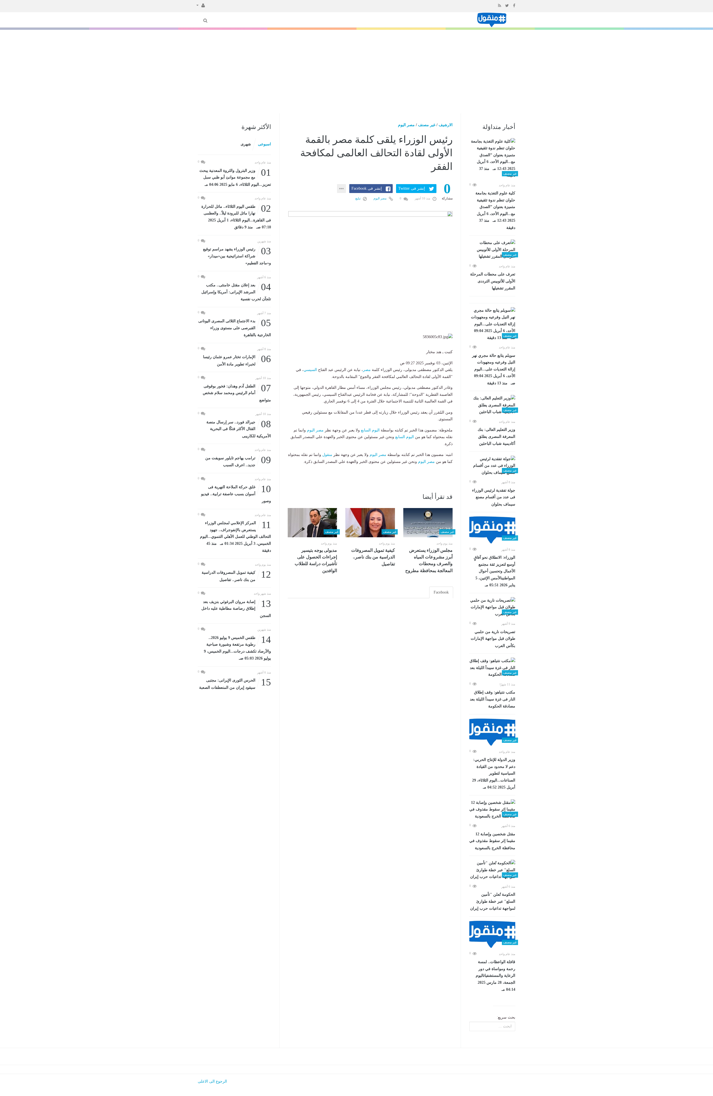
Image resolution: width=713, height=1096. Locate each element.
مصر (367, 370)
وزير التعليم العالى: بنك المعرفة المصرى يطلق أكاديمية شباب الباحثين (496, 437)
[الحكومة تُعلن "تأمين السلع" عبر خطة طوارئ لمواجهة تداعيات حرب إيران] (492, 870)
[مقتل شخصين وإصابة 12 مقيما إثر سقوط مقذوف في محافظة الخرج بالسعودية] (492, 809)
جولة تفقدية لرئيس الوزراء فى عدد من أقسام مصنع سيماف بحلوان (493, 497)
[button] (200, 5)
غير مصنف (426, 125)
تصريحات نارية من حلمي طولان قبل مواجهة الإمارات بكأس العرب (493, 639)
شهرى (246, 144)
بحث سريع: (506, 1017)
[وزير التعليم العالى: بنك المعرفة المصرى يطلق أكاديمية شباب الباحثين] (492, 405)
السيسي (310, 370)
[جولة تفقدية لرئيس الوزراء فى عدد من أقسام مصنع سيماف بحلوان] (492, 466)
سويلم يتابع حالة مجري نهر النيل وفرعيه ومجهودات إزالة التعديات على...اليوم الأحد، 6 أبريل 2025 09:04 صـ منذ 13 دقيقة (493, 369)
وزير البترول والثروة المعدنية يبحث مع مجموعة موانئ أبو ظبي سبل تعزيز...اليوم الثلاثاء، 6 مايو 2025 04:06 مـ (235, 177)
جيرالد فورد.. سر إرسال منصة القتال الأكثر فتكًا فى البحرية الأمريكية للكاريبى (238, 428)
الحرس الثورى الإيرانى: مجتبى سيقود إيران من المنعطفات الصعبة (235, 683)
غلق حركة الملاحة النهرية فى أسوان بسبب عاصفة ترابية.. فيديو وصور (236, 493)
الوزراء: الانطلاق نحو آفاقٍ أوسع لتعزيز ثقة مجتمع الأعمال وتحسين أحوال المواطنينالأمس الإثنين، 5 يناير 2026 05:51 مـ (494, 571)
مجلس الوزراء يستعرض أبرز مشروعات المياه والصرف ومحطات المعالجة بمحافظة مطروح (429, 560)
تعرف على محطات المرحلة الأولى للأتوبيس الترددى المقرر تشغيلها (492, 281)
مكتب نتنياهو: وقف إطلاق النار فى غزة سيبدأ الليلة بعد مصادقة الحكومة (492, 699)
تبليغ (358, 198)
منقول (327, 455)
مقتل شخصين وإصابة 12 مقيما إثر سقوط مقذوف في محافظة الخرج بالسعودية (492, 841)
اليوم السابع (370, 430)
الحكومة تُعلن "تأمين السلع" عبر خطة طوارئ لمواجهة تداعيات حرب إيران (492, 901)
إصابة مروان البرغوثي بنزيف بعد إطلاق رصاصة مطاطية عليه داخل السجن (236, 608)
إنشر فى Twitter (411, 188)
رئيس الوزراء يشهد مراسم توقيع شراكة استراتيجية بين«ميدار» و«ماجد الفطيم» (237, 255)
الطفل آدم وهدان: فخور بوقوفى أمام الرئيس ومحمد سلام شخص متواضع (237, 392)
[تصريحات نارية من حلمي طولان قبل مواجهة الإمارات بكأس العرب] (492, 607)
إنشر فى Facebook (366, 188)
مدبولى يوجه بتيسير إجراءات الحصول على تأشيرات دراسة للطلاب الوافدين (316, 560)
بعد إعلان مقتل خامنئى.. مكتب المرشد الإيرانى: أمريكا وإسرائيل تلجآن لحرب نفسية (236, 291)
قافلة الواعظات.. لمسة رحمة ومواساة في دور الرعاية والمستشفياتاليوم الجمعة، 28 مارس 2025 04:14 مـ (495, 976)
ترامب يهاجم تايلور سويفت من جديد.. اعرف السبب (238, 461)
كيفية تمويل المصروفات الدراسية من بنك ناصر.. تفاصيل (373, 557)
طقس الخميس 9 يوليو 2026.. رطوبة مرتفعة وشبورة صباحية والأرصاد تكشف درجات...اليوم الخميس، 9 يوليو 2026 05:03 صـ (237, 647)
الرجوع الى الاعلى (212, 1081)
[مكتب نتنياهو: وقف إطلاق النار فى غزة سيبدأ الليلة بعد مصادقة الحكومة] (492, 668)
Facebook (441, 592)
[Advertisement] (356, 72)
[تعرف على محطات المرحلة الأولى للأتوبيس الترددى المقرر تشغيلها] (492, 250)
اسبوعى (264, 144)
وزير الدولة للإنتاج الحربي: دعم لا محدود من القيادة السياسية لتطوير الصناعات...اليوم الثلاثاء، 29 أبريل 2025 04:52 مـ (493, 773)
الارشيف (446, 125)
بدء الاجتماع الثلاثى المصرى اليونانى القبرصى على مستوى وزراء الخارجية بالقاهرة (234, 327)
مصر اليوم (406, 125)
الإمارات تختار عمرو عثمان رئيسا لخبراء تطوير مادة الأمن (237, 360)
